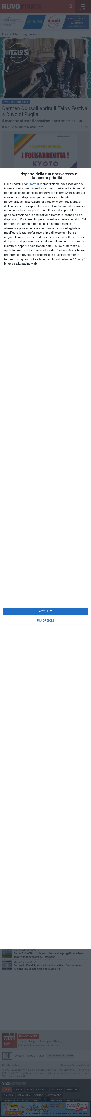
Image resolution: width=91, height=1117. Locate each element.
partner (34, 183)
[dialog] (45, 559)
